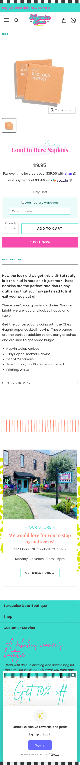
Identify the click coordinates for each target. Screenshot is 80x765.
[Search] (13, 21)
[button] (40, 180)
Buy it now (40, 242)
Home (5, 34)
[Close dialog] (73, 674)
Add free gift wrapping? (42, 203)
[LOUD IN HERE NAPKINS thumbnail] (9, 125)
